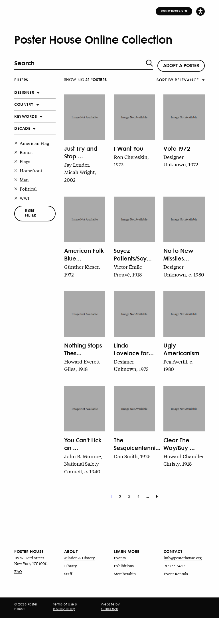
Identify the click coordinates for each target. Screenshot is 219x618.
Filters (21, 79)
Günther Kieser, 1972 (82, 270)
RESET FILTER (30, 213)
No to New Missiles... (178, 254)
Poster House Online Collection (93, 39)
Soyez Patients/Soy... (133, 254)
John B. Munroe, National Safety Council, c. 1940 (83, 463)
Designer (24, 92)
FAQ (18, 571)
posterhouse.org (174, 11)
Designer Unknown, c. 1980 (183, 270)
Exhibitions (124, 565)
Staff (68, 573)
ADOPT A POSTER (181, 65)
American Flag (34, 143)
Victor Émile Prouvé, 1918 (128, 270)
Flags (25, 161)
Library (70, 565)
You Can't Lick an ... (83, 443)
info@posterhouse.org (183, 557)
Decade (22, 128)
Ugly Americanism (181, 349)
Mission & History (79, 557)
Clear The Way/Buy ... (179, 443)
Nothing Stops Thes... (83, 349)
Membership (125, 573)
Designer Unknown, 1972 (180, 160)
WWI (24, 198)
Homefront (31, 170)
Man (24, 179)
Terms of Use (63, 604)
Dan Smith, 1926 (132, 456)
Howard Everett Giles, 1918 (82, 365)
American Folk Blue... (84, 254)
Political (28, 188)
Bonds (26, 152)
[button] (200, 11)
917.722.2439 (174, 565)
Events (120, 557)
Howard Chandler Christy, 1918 (183, 460)
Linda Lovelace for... (134, 349)
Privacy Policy (64, 609)
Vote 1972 (176, 148)
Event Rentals (176, 573)
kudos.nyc (109, 609)
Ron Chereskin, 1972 (131, 160)
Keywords (25, 116)
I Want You (128, 148)
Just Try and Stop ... (80, 152)
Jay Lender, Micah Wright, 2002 (80, 172)
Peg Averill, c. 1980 (178, 365)
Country (24, 104)
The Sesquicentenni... (134, 443)
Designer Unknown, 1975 (131, 365)
